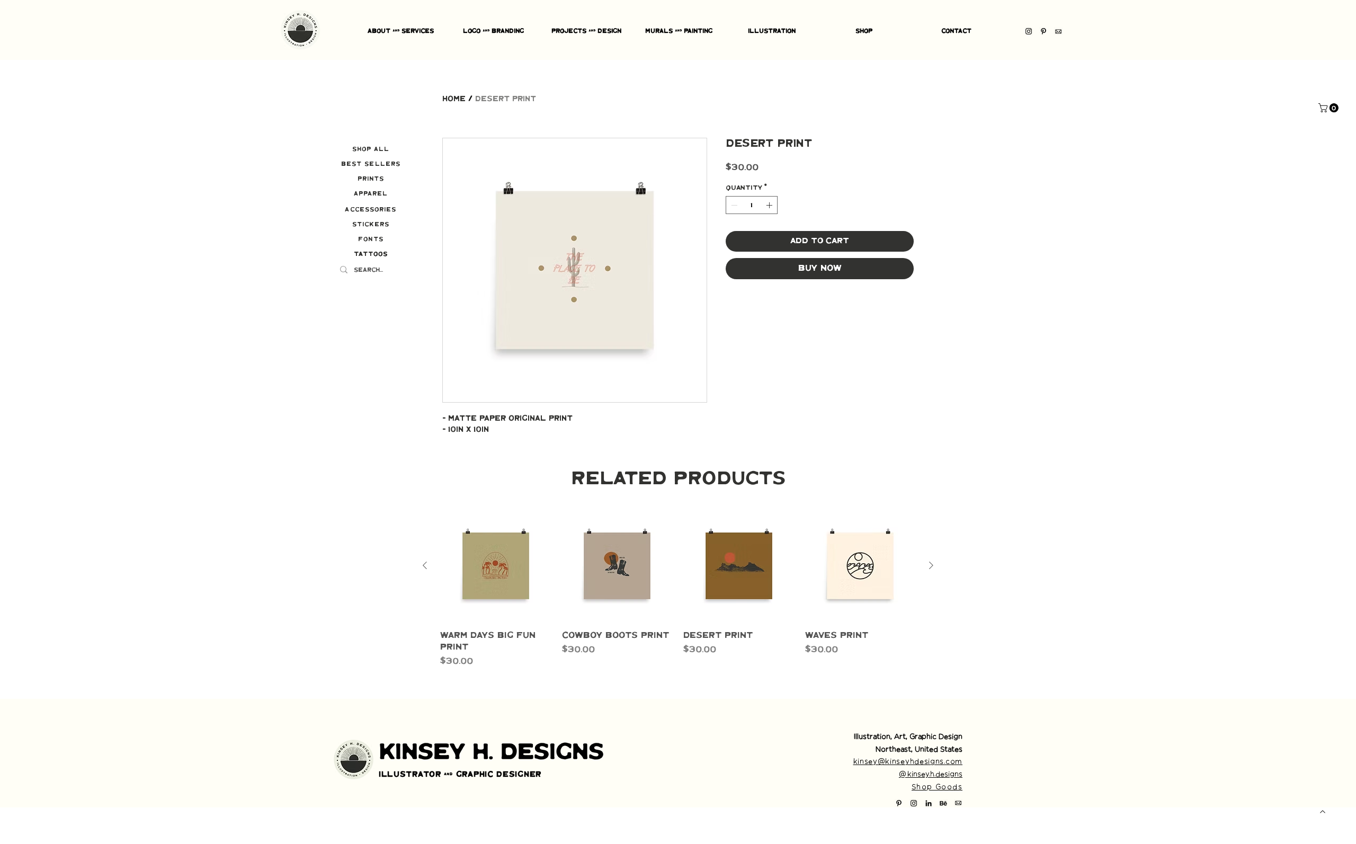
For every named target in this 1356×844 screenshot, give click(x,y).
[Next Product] (931, 565)
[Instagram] (1028, 31)
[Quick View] (495, 565)
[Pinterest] (1043, 31)
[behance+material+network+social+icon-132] (943, 803)
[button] (1329, 107)
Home (454, 99)
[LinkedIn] (928, 803)
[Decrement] (733, 205)
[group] (678, 589)
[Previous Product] (424, 565)
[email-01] (1058, 31)
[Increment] (770, 205)
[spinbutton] (751, 205)
